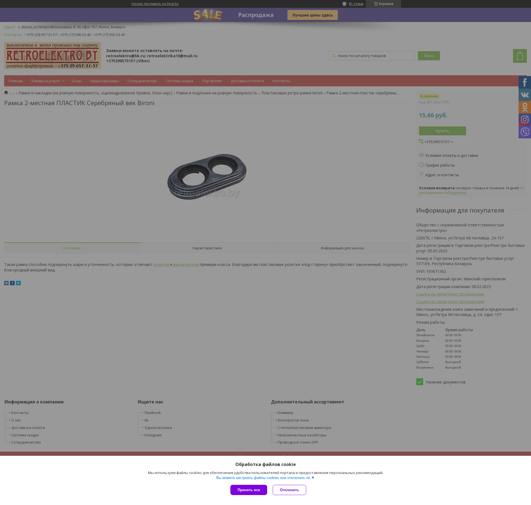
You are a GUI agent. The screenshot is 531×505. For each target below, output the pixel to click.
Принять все (249, 490)
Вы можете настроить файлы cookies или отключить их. (263, 478)
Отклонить (289, 490)
